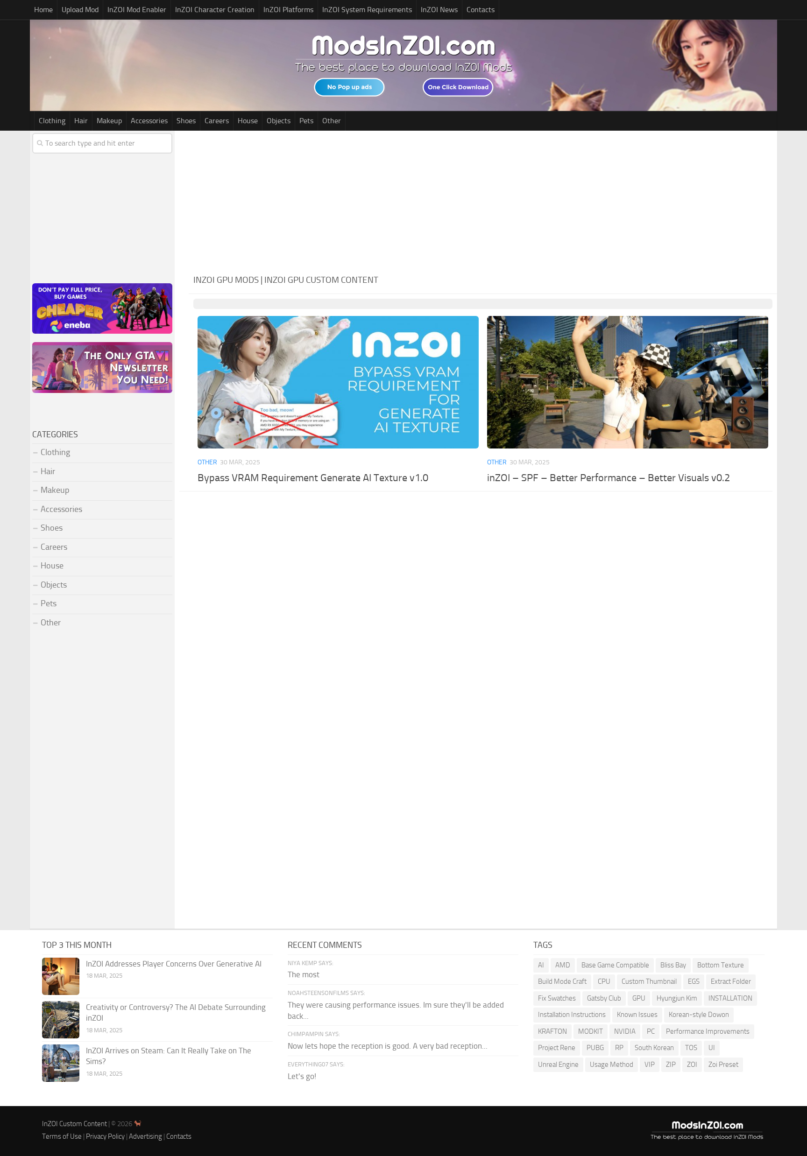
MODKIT (590, 1031)
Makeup (109, 120)
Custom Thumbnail (649, 981)
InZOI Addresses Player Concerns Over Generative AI (174, 963)
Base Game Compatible (615, 965)
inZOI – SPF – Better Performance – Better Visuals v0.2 (608, 478)
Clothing (52, 120)
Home (43, 9)
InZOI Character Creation (215, 9)
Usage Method (611, 1064)
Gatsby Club (604, 998)
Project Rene (556, 1048)
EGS (694, 981)
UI (711, 1048)
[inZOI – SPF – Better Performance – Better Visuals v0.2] (627, 382)
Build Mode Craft (562, 981)
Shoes (186, 120)
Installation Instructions (572, 1014)
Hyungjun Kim (677, 998)
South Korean (654, 1048)
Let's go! (302, 1076)
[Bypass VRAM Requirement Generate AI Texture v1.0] (338, 382)
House (248, 120)
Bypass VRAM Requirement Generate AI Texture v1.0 (313, 478)
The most (303, 974)
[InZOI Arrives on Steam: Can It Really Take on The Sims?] (60, 1063)
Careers (217, 120)
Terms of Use (62, 1136)
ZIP (671, 1064)
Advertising (145, 1136)
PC (651, 1031)
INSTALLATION (730, 998)
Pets (306, 120)
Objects (278, 120)
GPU (638, 998)
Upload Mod (80, 9)
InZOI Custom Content (74, 1124)
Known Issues (637, 1014)
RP (619, 1048)
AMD (562, 965)
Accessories (149, 120)
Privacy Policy (105, 1136)
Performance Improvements (708, 1031)
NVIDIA (625, 1031)
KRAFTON (552, 1031)
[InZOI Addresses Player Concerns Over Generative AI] (60, 976)
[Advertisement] (483, 200)
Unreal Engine (558, 1064)
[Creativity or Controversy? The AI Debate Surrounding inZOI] (60, 1019)
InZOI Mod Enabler (136, 9)
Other (331, 120)
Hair (81, 120)
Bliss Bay (673, 965)
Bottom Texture (720, 965)
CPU (604, 981)
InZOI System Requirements (367, 9)
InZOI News (439, 9)
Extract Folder (731, 981)
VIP (649, 1064)
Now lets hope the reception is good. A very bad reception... (388, 1046)
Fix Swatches (557, 998)
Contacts (481, 9)
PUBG (595, 1048)
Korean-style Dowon (699, 1014)
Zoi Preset (723, 1064)
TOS (691, 1048)
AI (541, 965)
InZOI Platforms (288, 9)
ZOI (692, 1064)
